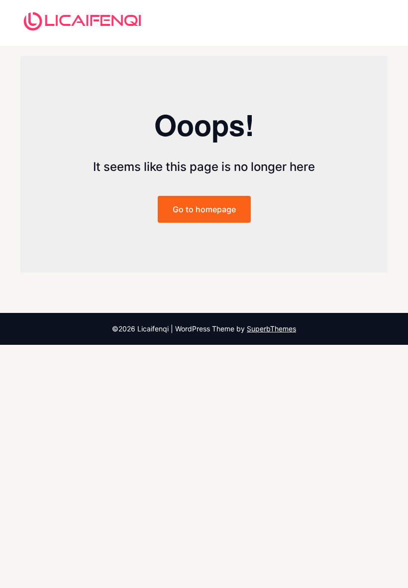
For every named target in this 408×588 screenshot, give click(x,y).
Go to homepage (204, 209)
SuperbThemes (271, 328)
